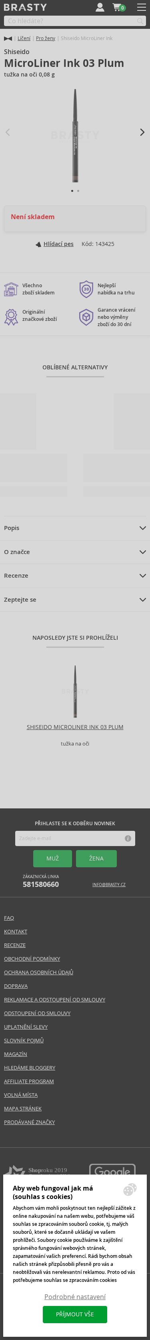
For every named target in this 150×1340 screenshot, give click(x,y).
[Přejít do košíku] (116, 7)
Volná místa (21, 1095)
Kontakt (15, 931)
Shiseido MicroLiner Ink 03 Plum (75, 727)
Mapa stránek (23, 1108)
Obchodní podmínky (32, 958)
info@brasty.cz (109, 884)
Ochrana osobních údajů (38, 972)
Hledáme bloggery (29, 1067)
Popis (11, 528)
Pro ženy (45, 38)
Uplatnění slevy (26, 1027)
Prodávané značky (29, 1122)
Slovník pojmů (24, 1040)
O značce (17, 552)
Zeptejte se (20, 600)
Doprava (16, 986)
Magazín (15, 1054)
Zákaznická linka (41, 881)
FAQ (9, 918)
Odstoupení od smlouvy (37, 1013)
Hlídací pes (59, 244)
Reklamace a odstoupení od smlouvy (54, 999)
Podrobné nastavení (75, 1297)
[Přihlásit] (100, 7)
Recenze (16, 576)
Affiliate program (29, 1081)
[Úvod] (8, 38)
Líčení (24, 38)
